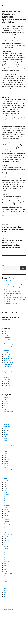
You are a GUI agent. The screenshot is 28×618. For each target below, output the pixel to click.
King (5, 482)
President (6, 536)
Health (6, 461)
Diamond (6, 438)
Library (6, 492)
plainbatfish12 (7, 215)
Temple (6, 571)
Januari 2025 (7, 360)
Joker (5, 478)
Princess (6, 540)
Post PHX (6, 5)
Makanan (6, 494)
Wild (5, 592)
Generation (7, 455)
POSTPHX (5, 26)
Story (5, 565)
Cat (5, 420)
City (5, 428)
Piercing (6, 526)
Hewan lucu (7, 463)
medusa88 (5, 605)
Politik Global (8, 534)
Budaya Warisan (8, 411)
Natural (6, 515)
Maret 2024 (7, 381)
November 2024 (8, 364)
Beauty (6, 403)
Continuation (8, 430)
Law (5, 490)
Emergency (7, 443)
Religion (6, 542)
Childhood (7, 426)
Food (5, 451)
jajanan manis (8, 474)
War (5, 588)
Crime (5, 436)
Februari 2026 (8, 337)
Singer (6, 555)
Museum (6, 509)
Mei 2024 (6, 377)
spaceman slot (8, 559)
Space (5, 557)
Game (5, 453)
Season (6, 548)
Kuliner (6, 486)
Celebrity (6, 422)
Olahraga (6, 519)
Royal (5, 544)
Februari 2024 (8, 383)
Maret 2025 (7, 356)
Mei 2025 (6, 352)
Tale (5, 567)
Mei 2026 (6, 335)
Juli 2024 (6, 373)
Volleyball (6, 586)
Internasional (8, 470)
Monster (6, 503)
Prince (5, 538)
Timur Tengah (8, 573)
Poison (6, 530)
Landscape (7, 488)
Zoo (5, 596)
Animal (6, 397)
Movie (5, 507)
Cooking (6, 432)
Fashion (6, 447)
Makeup (6, 497)
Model (5, 501)
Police (5, 532)
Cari (3, 265)
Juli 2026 (6, 331)
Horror (6, 467)
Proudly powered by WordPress (15, 615)
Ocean (5, 517)
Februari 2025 (8, 358)
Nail (5, 513)
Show (5, 553)
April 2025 (7, 354)
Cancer (6, 413)
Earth (5, 440)
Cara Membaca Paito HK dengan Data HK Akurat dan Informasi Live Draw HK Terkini (15, 299)
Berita (5, 405)
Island (5, 472)
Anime (6, 399)
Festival (6, 449)
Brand (5, 409)
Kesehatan (7, 480)
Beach (5, 401)
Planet (5, 528)
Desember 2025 (8, 342)
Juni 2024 (6, 375)
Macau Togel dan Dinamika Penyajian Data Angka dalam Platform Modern (12, 293)
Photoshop (7, 524)
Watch (5, 590)
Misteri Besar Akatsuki (10, 303)
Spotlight (6, 561)
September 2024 (8, 369)
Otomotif (6, 521)
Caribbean (7, 416)
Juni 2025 (6, 350)
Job (5, 476)
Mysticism (7, 511)
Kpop (5, 484)
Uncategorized (5, 216)
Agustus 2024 (8, 371)
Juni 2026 (6, 333)
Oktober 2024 (8, 366)
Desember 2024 (8, 362)
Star (5, 563)
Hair (5, 457)
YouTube (6, 594)
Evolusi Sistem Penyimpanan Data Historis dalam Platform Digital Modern (14, 287)
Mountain (7, 505)
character (6, 424)
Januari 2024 (7, 385)
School (6, 546)
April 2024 (7, 379)
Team (5, 569)
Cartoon (6, 418)
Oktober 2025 (8, 346)
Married (6, 499)
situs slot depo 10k (7, 609)
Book (5, 407)
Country (6, 434)
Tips (5, 575)
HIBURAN (6, 465)
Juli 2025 (6, 348)
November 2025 (8, 344)
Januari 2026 (7, 339)
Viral (5, 584)
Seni (5, 550)
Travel (5, 577)
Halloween (7, 459)
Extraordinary (8, 445)
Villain (5, 582)
